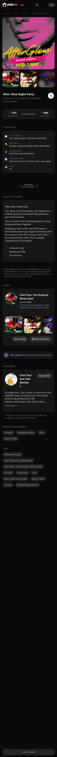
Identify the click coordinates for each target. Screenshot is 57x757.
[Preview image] (13, 324)
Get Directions (42, 339)
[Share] (51, 96)
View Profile (44, 375)
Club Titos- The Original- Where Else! (23, 466)
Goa (34, 472)
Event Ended (28, 752)
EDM (36, 145)
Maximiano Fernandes (15, 478)
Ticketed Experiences (27, 484)
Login (52, 5)
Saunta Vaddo (10, 101)
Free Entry (22, 472)
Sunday (8, 484)
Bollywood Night (25, 145)
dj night (8, 472)
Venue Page (20, 339)
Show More (10, 405)
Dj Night (13, 145)
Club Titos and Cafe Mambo (18, 460)
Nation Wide (44, 145)
